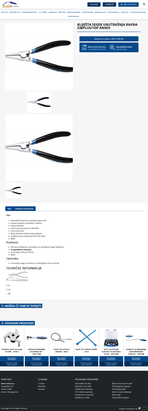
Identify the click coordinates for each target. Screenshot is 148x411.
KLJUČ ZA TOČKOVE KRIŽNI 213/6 (86, 350)
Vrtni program (73, 16)
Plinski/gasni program (121, 386)
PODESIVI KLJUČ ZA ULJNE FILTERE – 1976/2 (12, 350)
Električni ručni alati (83, 386)
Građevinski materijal (29, 12)
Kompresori (53, 12)
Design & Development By (129, 409)
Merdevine (62, 12)
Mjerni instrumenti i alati (122, 383)
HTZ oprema (43, 12)
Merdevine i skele (82, 397)
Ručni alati (125, 12)
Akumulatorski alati (83, 383)
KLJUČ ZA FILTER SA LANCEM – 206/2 (61, 350)
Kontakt (41, 389)
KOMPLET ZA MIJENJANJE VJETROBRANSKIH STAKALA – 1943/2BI (136, 351)
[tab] (9, 208)
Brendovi (42, 386)
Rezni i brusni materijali (121, 392)
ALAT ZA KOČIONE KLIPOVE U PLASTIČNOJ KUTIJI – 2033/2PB (111, 351)
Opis (9, 209)
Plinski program (87, 12)
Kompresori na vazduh (84, 395)
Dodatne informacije (24, 209)
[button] (144, 4)
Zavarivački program (138, 12)
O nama (41, 383)
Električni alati (14, 12)
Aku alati (4, 12)
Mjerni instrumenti (73, 12)
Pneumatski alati (101, 12)
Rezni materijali (114, 12)
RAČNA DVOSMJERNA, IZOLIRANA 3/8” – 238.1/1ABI (36, 351)
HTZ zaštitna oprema (83, 392)
